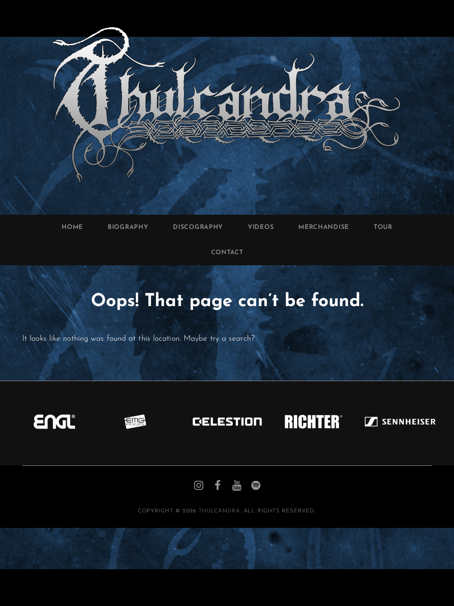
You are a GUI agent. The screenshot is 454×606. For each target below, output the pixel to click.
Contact (227, 252)
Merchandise (323, 227)
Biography (128, 227)
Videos (261, 227)
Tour (383, 227)
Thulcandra (219, 511)
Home (72, 227)
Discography (198, 227)
